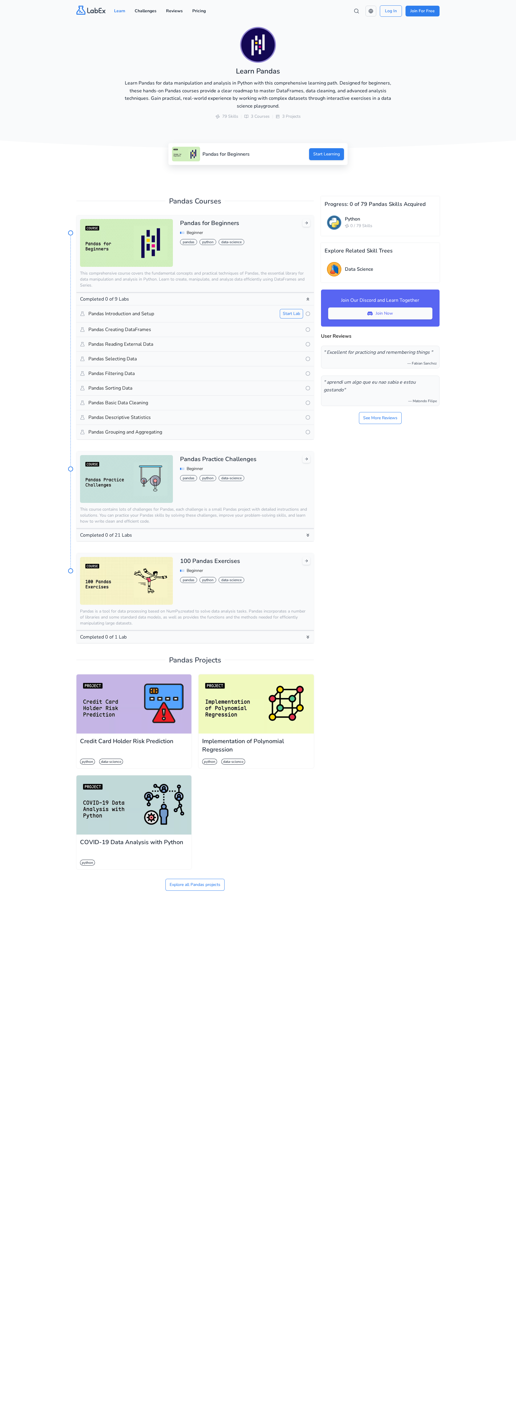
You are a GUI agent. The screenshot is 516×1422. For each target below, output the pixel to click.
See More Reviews (380, 418)
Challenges (145, 11)
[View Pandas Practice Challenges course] (306, 459)
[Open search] (356, 11)
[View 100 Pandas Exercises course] (306, 561)
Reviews (174, 11)
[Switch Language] (371, 11)
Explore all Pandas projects (195, 884)
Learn (119, 11)
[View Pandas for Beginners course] (306, 223)
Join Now (384, 313)
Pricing (199, 11)
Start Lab (291, 313)
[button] (371, 11)
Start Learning (326, 154)
